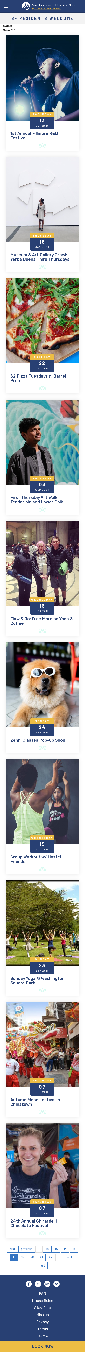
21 (41, 1257)
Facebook (29, 1284)
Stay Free (42, 1308)
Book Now (42, 1346)
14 (47, 1249)
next (69, 1257)
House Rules (42, 1300)
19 (23, 1257)
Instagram (38, 1284)
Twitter (56, 1284)
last (42, 1265)
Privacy (42, 1322)
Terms (42, 1329)
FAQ (42, 1293)
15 (56, 1249)
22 (50, 1257)
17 (73, 1249)
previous (26, 1249)
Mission (42, 1315)
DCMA (42, 1336)
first (12, 1249)
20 (32, 1257)
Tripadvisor (47, 1284)
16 (65, 1249)
